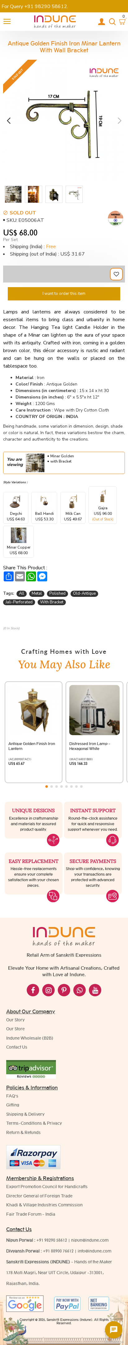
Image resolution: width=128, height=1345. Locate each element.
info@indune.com (94, 1250)
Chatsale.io (113, 1342)
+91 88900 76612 (58, 1250)
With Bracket (51, 602)
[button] (8, 120)
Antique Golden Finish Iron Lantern (31, 746)
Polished (57, 593)
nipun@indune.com (89, 1240)
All (21, 593)
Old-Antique (84, 593)
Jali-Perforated (19, 602)
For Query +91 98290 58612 (34, 6)
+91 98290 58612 (51, 1240)
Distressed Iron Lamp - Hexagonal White (89, 746)
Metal (37, 593)
